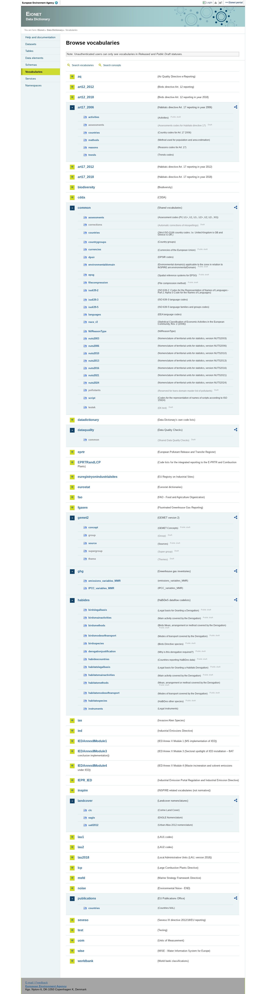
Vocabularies (33, 71)
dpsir (91, 257)
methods (93, 140)
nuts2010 (93, 353)
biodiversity (86, 187)
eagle (91, 817)
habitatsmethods (98, 682)
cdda (81, 197)
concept (93, 527)
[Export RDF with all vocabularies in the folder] (235, 107)
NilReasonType (97, 331)
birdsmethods (96, 625)
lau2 (81, 847)
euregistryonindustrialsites (97, 476)
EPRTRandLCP (89, 462)
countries (94, 132)
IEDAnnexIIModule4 (92, 765)
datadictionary (88, 419)
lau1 (81, 837)
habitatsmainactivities (101, 675)
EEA (41, 3)
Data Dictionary (55, 30)
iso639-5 (93, 307)
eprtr (81, 452)
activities (93, 117)
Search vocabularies (83, 65)
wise (81, 950)
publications (87, 898)
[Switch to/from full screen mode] (221, 3)
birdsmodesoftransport (102, 635)
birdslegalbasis (97, 609)
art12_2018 (86, 97)
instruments (95, 708)
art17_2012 (86, 166)
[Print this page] (216, 3)
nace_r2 (93, 321)
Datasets (30, 44)
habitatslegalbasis (99, 667)
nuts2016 (93, 368)
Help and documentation (40, 37)
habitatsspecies (97, 700)
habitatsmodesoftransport (103, 692)
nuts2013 (93, 360)
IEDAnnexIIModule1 (92, 741)
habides (84, 600)
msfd (81, 878)
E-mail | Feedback (36, 982)
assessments (96, 217)
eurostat (84, 487)
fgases (83, 507)
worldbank (85, 961)
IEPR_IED (85, 780)
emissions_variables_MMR (104, 580)
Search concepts (112, 65)
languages (94, 314)
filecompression (98, 282)
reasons (93, 147)
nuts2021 (93, 375)
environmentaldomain (101, 264)
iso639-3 (93, 299)
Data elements (34, 57)
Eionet (41, 30)
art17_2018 (86, 177)
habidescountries (98, 659)
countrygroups (97, 242)
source (92, 543)
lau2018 (83, 857)
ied (80, 730)
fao (80, 497)
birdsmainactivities (99, 617)
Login (209, 2)
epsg (91, 274)
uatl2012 (93, 825)
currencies (94, 249)
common (84, 207)
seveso (83, 920)
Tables (29, 50)
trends (92, 154)
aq (79, 76)
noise (82, 888)
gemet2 (83, 517)
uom (81, 940)
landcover (85, 800)
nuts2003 (93, 338)
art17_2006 (86, 107)
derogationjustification (102, 651)
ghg (81, 571)
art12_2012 (86, 87)
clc (90, 810)
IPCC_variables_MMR (101, 588)
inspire (83, 790)
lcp (80, 867)
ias (80, 720)
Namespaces (33, 85)
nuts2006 (93, 345)
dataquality (86, 430)
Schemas (31, 64)
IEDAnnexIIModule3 (92, 751)
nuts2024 (93, 382)
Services (30, 78)
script (91, 398)
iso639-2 (93, 290)
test (80, 930)
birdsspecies (96, 643)
